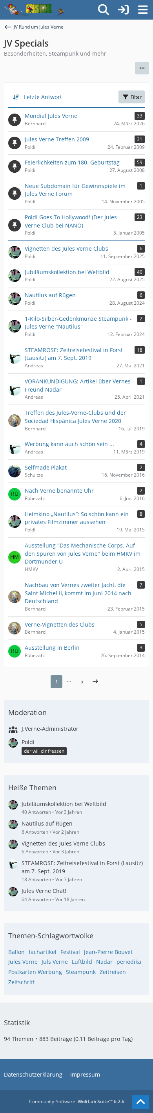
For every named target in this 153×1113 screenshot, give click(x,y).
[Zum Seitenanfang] (140, 1102)
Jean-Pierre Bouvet (108, 952)
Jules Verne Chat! (44, 890)
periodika (129, 961)
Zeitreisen (113, 972)
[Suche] (103, 10)
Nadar (104, 961)
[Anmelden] (123, 10)
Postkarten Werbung (35, 972)
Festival (70, 952)
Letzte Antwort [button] (43, 97)
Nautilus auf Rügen (47, 823)
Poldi (28, 742)
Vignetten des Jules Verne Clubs (63, 843)
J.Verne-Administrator (50, 728)
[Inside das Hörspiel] (34, 10)
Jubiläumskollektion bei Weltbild (64, 804)
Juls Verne (55, 961)
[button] (142, 68)
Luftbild (82, 961)
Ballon (16, 952)
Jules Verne (23, 961)
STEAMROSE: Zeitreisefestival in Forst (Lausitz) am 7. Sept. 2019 (82, 867)
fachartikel (42, 952)
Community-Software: (76, 1101)
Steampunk (81, 972)
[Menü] (143, 10)
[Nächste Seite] (95, 681)
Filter (136, 97)
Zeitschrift (21, 982)
